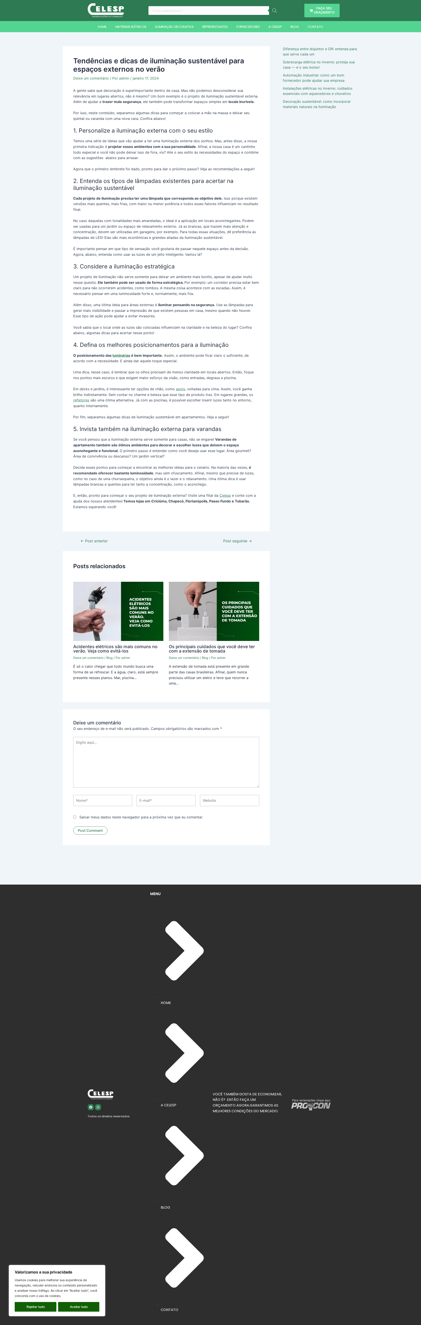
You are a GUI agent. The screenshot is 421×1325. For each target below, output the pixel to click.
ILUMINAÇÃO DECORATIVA (174, 26)
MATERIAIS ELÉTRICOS (130, 26)
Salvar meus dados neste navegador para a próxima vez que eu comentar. (141, 817)
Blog (109, 658)
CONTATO (315, 26)
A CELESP (275, 26)
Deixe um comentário (91, 78)
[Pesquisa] (274, 10)
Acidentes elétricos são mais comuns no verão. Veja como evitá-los (115, 649)
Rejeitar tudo (36, 1307)
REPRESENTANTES (215, 26)
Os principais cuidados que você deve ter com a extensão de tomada (212, 649)
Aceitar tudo (79, 1307)
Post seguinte (237, 541)
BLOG (295, 26)
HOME (102, 26)
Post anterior (94, 541)
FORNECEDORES (248, 26)
